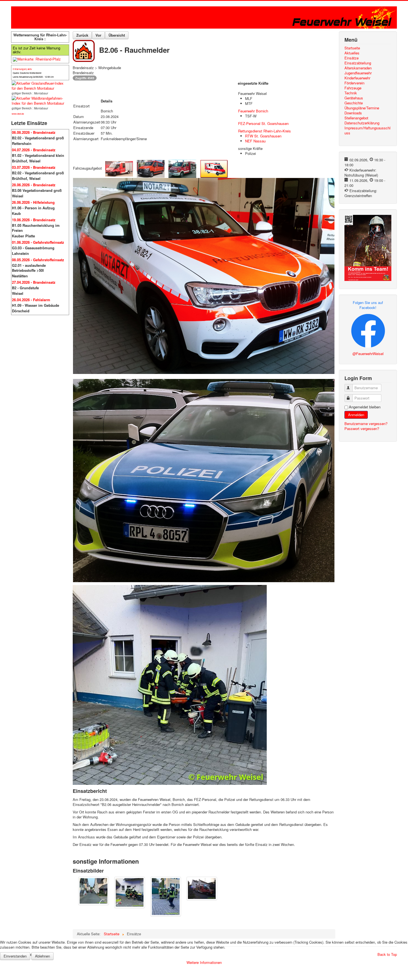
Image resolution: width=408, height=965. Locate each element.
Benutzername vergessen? (365, 423)
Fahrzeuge (352, 88)
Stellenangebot (356, 117)
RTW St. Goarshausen (263, 136)
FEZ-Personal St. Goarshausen (263, 123)
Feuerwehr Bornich (253, 111)
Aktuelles (351, 53)
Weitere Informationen (204, 962)
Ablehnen (42, 956)
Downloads (353, 112)
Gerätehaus (353, 98)
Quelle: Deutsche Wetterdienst (27, 72)
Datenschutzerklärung (361, 122)
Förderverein (354, 83)
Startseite (352, 48)
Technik (350, 93)
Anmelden (356, 414)
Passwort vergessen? (361, 428)
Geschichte (353, 102)
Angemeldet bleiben (365, 406)
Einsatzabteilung (357, 63)
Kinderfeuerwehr (357, 78)
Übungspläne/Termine (361, 107)
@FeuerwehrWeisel (368, 353)
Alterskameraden (358, 68)
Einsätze (351, 58)
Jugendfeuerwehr (358, 73)
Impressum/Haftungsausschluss (367, 130)
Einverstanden (15, 956)
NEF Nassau (255, 141)
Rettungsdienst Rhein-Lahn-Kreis (264, 131)
